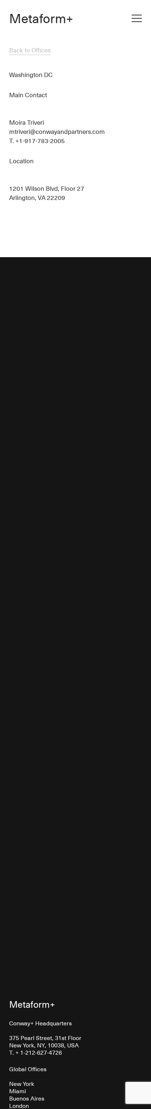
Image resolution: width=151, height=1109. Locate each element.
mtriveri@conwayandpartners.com (57, 131)
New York (21, 1083)
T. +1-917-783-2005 (37, 140)
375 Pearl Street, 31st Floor (45, 1037)
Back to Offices (30, 50)
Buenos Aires (26, 1098)
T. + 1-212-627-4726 (35, 1052)
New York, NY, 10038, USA (44, 1044)
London (19, 1105)
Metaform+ (41, 18)
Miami (17, 1090)
